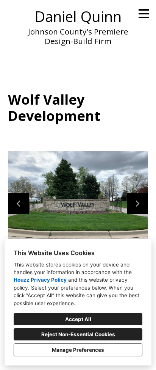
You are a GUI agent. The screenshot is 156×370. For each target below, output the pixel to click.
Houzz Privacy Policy (40, 280)
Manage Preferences (78, 350)
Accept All (78, 319)
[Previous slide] (18, 203)
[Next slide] (137, 203)
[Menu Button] (143, 13)
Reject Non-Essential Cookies (78, 334)
